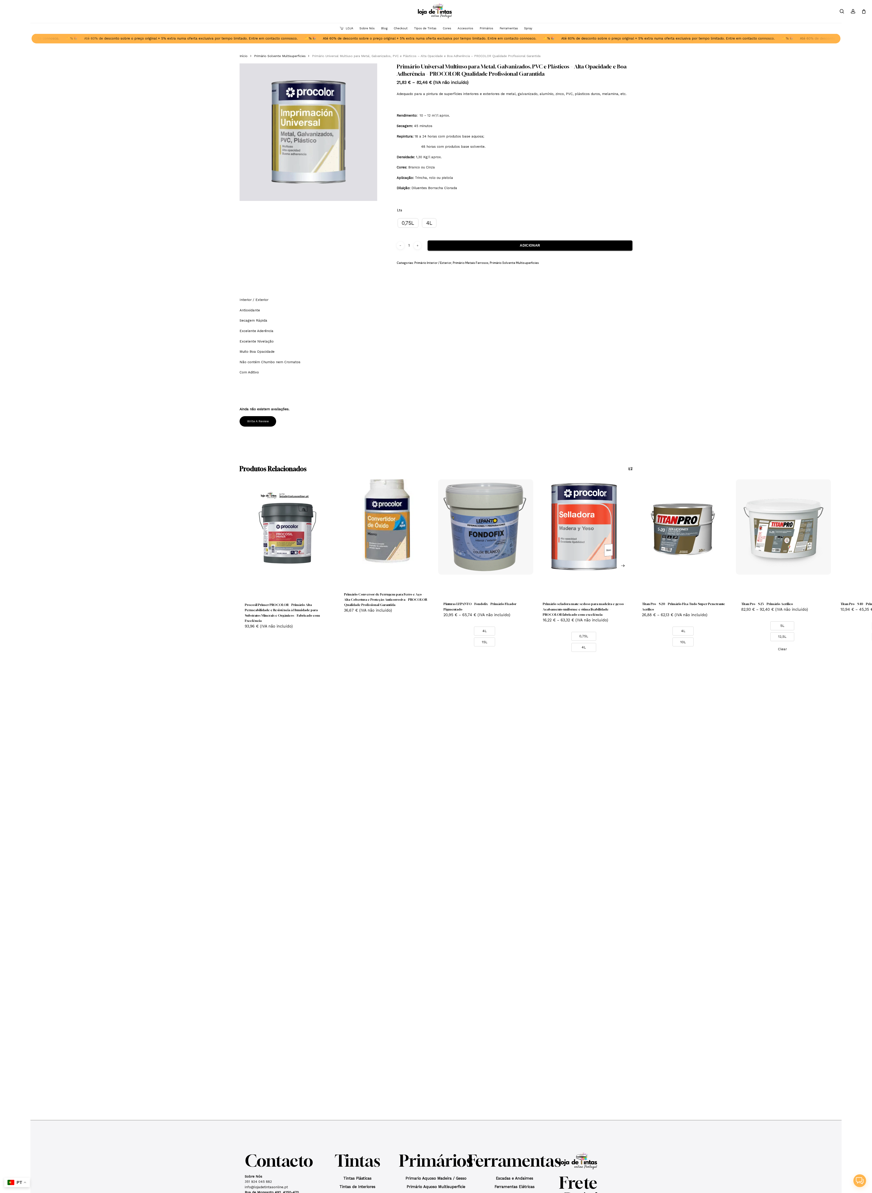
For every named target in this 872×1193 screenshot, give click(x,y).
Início (244, 56)
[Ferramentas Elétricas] (514, 1188)
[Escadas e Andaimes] (514, 1179)
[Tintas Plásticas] (357, 1179)
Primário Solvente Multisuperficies (280, 56)
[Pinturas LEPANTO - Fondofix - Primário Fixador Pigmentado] (485, 527)
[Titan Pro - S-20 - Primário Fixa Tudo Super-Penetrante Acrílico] (684, 527)
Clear (782, 649)
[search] (842, 11)
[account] (852, 11)
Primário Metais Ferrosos (470, 263)
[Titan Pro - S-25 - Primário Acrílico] (783, 527)
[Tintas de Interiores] (357, 1188)
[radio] (408, 223)
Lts (399, 210)
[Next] (623, 565)
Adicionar (530, 245)
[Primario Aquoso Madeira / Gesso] (436, 1179)
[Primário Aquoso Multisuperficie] (436, 1188)
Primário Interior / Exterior (432, 263)
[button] (253, 1176)
